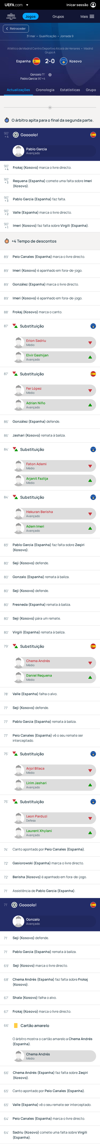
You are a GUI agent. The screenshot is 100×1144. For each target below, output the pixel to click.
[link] (30, 16)
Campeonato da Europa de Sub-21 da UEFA (11, 16)
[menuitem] (35, 16)
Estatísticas (70, 90)
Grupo (91, 90)
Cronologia (45, 90)
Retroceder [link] (18, 28)
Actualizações (18, 90)
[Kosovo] (93, 326)
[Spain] (93, 135)
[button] (86, 16)
